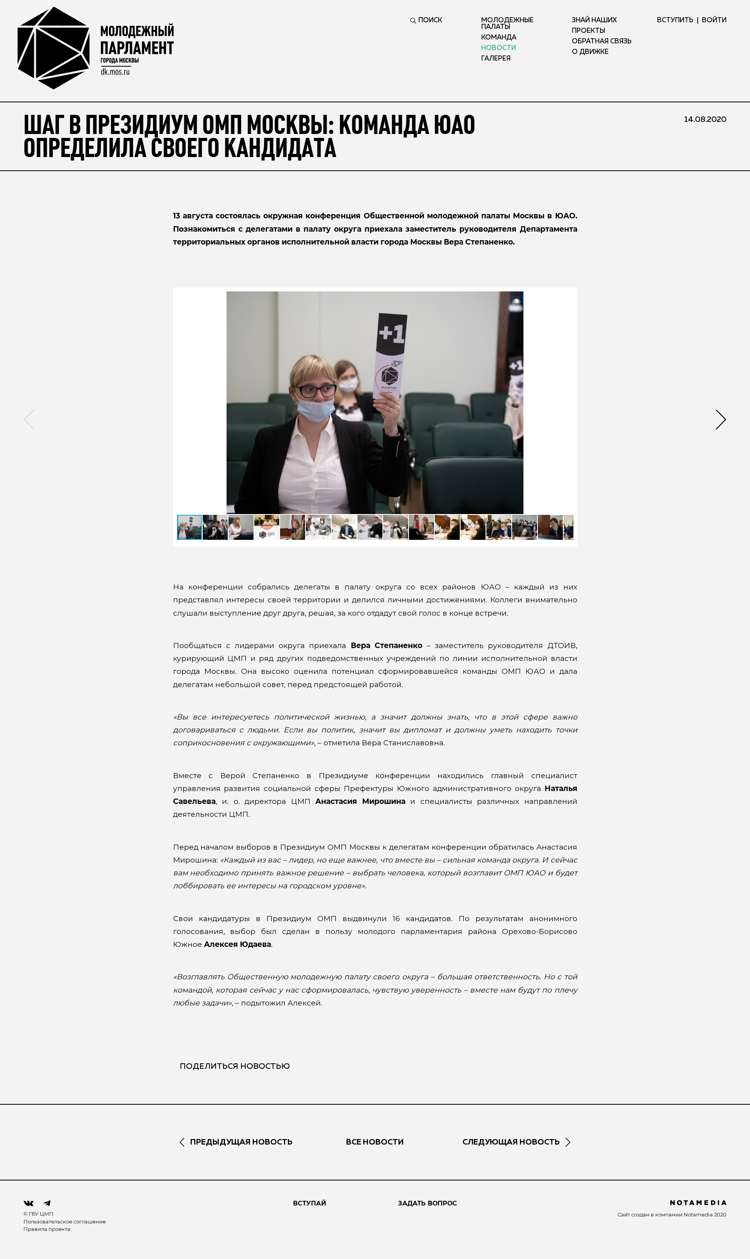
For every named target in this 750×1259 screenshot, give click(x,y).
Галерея (496, 58)
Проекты (588, 31)
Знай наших (594, 20)
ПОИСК (430, 20)
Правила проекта (46, 1229)
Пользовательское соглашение (64, 1221)
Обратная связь (602, 41)
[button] (375, 402)
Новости (498, 48)
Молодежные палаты (507, 23)
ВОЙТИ (714, 20)
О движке (590, 52)
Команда (498, 37)
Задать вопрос (427, 1203)
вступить (675, 20)
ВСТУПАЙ (309, 1203)
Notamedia (698, 1214)
